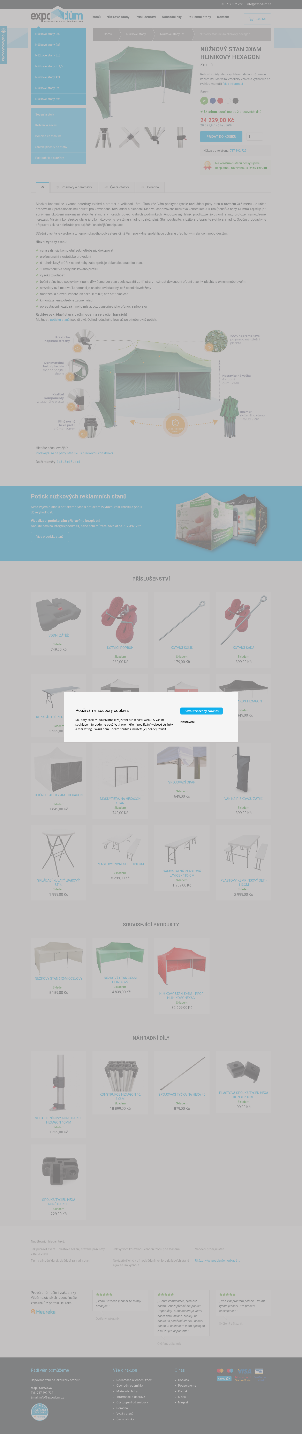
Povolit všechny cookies (201, 711)
